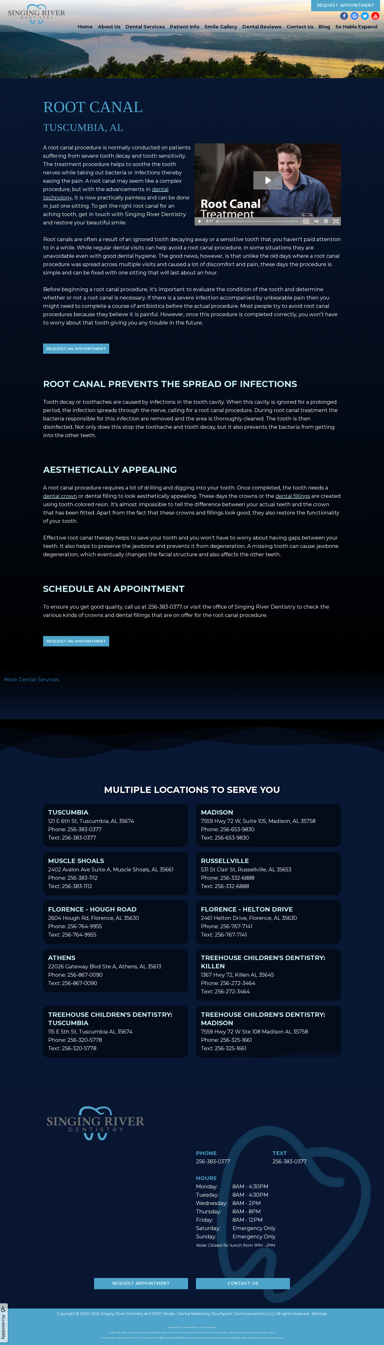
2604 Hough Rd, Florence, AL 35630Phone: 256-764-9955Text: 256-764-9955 (93, 922)
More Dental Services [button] (31, 679)
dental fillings (293, 496)
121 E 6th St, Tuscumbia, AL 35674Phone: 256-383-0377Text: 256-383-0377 (91, 825)
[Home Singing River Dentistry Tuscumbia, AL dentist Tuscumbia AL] (36, 14)
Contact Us (300, 27)
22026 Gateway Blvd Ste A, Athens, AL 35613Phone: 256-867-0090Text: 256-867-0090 (104, 970)
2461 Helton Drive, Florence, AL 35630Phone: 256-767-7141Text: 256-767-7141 (249, 922)
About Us (109, 27)
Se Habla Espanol (356, 27)
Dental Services (145, 27)
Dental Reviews (261, 27)
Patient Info (184, 27)
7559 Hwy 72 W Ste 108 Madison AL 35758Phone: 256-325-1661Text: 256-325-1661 (263, 1031)
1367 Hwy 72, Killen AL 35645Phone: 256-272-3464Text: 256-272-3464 (263, 974)
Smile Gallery (221, 27)
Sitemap (319, 1313)
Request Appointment (346, 5)
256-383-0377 (165, 607)
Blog (324, 27)
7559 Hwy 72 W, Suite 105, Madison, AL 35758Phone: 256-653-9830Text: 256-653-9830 (258, 825)
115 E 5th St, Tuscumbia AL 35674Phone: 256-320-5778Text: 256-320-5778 (110, 1031)
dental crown (60, 496)
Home (85, 27)
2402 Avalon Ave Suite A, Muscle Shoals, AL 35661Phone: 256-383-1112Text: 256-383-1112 (110, 873)
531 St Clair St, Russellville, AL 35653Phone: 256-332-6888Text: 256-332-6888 (246, 873)
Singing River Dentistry (122, 1313)
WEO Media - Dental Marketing (181, 1313)
